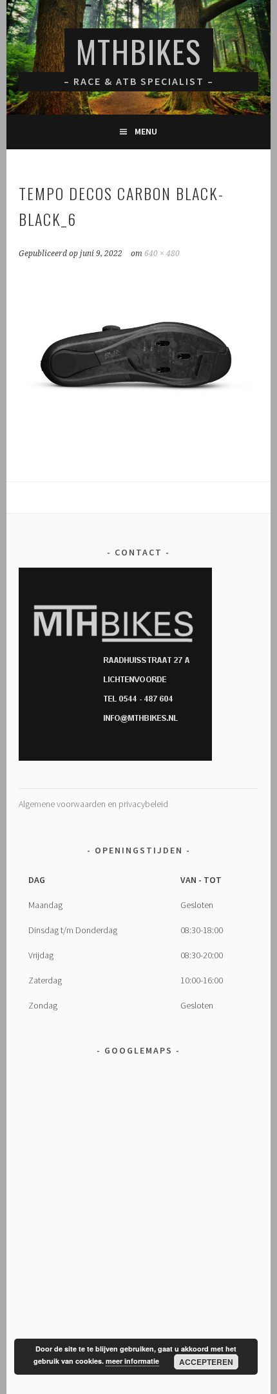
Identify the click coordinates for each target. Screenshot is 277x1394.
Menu (146, 131)
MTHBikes (139, 51)
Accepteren (206, 1362)
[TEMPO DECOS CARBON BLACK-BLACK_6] (138, 442)
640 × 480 (162, 253)
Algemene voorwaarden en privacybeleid (93, 804)
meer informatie (132, 1361)
